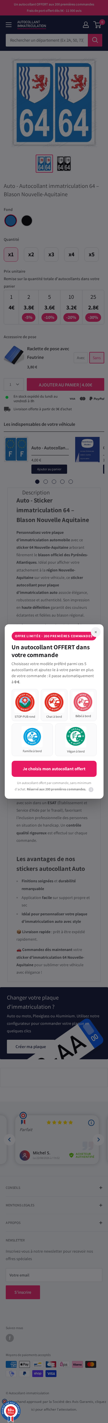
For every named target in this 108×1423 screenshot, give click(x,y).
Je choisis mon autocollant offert (54, 768)
